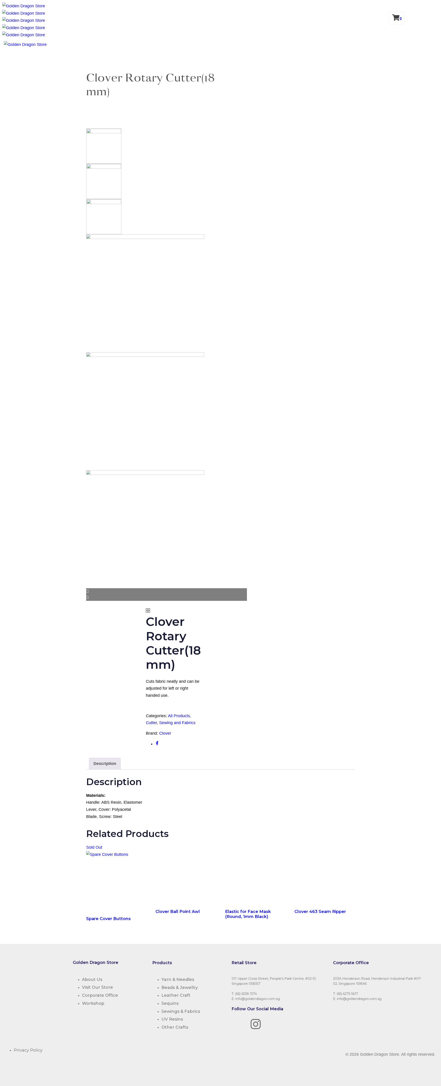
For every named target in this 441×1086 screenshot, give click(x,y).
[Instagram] (255, 1024)
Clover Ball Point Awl (177, 911)
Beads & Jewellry (179, 987)
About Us (92, 979)
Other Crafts (174, 1027)
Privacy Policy (28, 1050)
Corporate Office (100, 995)
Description (104, 763)
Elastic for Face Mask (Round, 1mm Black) (248, 914)
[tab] (105, 764)
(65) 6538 (242, 994)
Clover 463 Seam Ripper (320, 911)
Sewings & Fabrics (180, 1011)
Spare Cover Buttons (108, 918)
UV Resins (172, 1019)
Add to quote (162, 707)
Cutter (151, 722)
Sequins (169, 1003)
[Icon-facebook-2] (237, 1024)
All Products (179, 716)
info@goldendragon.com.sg (257, 999)
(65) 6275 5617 (347, 994)
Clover (165, 733)
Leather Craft (175, 995)
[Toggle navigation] (1, 45)
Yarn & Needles (177, 979)
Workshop (93, 1003)
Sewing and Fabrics (177, 722)
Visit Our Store (97, 987)
